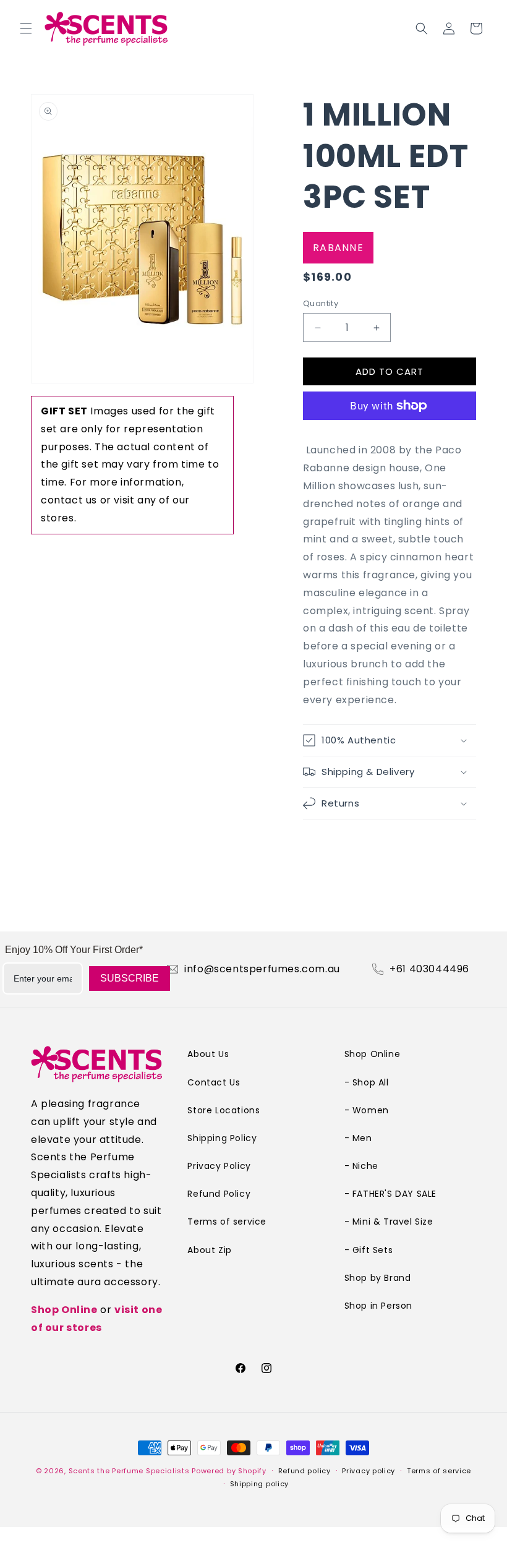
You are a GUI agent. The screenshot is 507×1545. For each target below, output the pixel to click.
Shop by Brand (377, 1278)
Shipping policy (259, 1484)
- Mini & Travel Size (388, 1221)
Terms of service (226, 1221)
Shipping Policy (222, 1138)
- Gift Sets (368, 1250)
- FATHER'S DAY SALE (390, 1194)
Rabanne (338, 248)
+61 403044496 (429, 969)
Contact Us (213, 1082)
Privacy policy (368, 1471)
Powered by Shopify (229, 1471)
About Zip (209, 1250)
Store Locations (223, 1110)
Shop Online (64, 1310)
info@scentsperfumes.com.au (262, 969)
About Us (208, 1054)
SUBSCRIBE (129, 978)
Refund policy (304, 1471)
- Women (366, 1110)
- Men (358, 1138)
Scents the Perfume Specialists (129, 1471)
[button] (26, 28)
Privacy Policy (218, 1166)
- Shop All (366, 1082)
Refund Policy (218, 1194)
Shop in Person (378, 1305)
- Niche (361, 1166)
